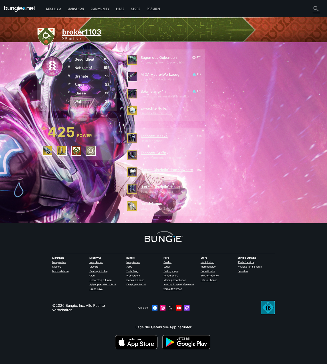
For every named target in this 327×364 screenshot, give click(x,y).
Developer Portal (136, 284)
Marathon (75, 8)
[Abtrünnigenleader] (62, 150)
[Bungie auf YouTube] (179, 308)
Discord (56, 266)
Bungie (130, 257)
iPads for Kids (246, 262)
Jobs (129, 266)
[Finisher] (90, 150)
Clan (92, 275)
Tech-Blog (132, 271)
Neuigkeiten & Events (250, 266)
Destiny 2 (53, 8)
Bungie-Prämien (210, 275)
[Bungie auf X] (171, 308)
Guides (168, 262)
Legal (167, 266)
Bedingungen (171, 271)
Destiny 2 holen (98, 271)
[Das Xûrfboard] (47, 150)
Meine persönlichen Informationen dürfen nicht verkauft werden (179, 284)
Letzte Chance (209, 280)
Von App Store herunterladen (138, 342)
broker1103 (81, 32)
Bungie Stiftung (247, 257)
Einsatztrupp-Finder (100, 280)
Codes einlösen (135, 280)
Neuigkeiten (59, 262)
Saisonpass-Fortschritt (102, 284)
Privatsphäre (171, 275)
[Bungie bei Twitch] (187, 308)
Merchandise (208, 266)
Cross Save (96, 288)
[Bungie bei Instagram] (163, 308)
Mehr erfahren (60, 271)
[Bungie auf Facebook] (154, 308)
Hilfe (120, 8)
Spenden (243, 271)
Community (100, 8)
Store (135, 8)
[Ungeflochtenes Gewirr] (76, 150)
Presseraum (133, 275)
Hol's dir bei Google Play (187, 342)
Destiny (20, 8)
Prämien (153, 8)
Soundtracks (208, 271)
